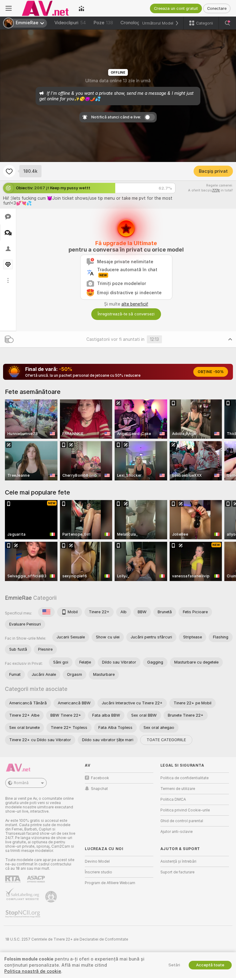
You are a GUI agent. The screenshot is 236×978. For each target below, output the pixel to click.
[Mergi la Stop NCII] (23, 914)
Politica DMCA (173, 799)
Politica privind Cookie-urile (185, 810)
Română (21, 783)
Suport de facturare (177, 872)
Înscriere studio (98, 872)
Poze (103, 22)
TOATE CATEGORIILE (166, 739)
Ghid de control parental (181, 821)
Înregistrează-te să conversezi (126, 314)
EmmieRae (18, 598)
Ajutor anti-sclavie (176, 832)
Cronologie (131, 22)
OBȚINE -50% (211, 372)
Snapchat (99, 789)
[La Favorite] (9, 171)
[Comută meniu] (8, 8)
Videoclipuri (70, 22)
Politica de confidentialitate (184, 778)
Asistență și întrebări (178, 861)
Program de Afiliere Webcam (110, 883)
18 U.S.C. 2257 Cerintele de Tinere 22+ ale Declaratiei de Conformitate (66, 939)
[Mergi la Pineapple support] (51, 897)
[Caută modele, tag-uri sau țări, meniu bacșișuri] (227, 23)
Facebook (100, 778)
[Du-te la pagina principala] (45, 8)
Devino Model (97, 861)
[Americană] (46, 612)
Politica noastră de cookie (32, 971)
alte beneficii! (134, 304)
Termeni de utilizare (177, 789)
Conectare (216, 8)
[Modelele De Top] (81, 8)
